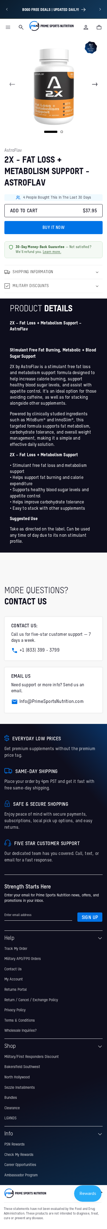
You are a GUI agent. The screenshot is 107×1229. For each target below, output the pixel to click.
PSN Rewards (14, 1144)
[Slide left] (12, 84)
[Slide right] (95, 84)
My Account (13, 979)
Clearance (12, 1108)
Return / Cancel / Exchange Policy (31, 1000)
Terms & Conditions (19, 1020)
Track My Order (15, 949)
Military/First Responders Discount (31, 1057)
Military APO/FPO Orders (22, 959)
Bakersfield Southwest (22, 1067)
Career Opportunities (20, 1165)
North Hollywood (17, 1077)
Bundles (10, 1098)
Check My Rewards (18, 1155)
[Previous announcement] (7, 9)
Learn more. (52, 252)
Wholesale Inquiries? (20, 1031)
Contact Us (13, 969)
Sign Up (90, 917)
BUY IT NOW (53, 228)
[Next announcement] (100, 9)
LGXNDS (10, 1118)
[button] (8, 27)
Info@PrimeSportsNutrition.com (51, 701)
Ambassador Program (21, 1175)
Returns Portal (15, 990)
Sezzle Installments (19, 1088)
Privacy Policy (15, 1010)
